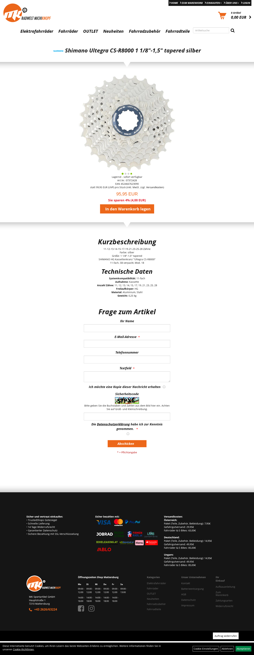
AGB (183, 594)
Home (174, 3)
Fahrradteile (178, 31)
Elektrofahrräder (36, 31)
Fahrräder (68, 31)
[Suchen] (232, 30)
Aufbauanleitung (220, 586)
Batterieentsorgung (192, 588)
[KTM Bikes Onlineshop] (32, 13)
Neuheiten (113, 31)
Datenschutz (188, 599)
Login (246, 3)
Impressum (187, 605)
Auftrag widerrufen (226, 636)
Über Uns (231, 3)
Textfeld (125, 368)
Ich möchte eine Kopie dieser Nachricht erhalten (125, 387)
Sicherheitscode (127, 394)
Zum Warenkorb (192, 3)
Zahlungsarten (220, 600)
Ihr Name (127, 321)
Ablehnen (227, 648)
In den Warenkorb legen (127, 208)
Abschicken (125, 444)
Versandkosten (154, 187)
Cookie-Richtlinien (23, 649)
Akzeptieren (243, 648)
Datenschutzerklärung (113, 424)
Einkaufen (213, 3)
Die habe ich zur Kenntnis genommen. (127, 426)
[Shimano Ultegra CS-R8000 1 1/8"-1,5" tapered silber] (127, 122)
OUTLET (90, 31)
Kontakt (185, 583)
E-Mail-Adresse (126, 337)
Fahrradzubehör (144, 31)
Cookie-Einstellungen (206, 648)
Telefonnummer (127, 352)
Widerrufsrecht (220, 606)
